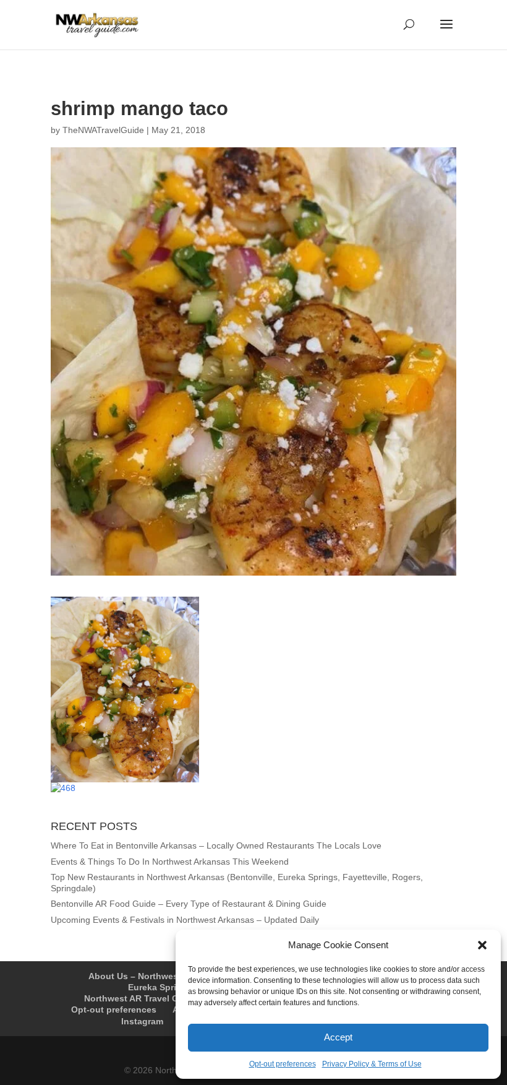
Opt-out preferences (282, 1064)
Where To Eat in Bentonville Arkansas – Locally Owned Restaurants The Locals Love (216, 845)
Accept (338, 1037)
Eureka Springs (160, 987)
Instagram (142, 1021)
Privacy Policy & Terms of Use (372, 1064)
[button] (482, 945)
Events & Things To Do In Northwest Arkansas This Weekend (170, 862)
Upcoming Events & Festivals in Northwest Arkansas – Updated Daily (185, 920)
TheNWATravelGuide (103, 130)
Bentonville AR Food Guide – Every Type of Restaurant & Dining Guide (188, 904)
